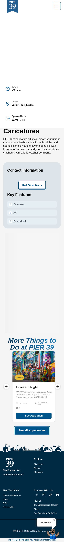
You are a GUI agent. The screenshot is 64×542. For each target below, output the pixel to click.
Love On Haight (27, 387)
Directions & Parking (12, 495)
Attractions (38, 464)
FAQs (5, 503)
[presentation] (6, 386)
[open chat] (53, 532)
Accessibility (8, 507)
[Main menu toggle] (57, 6)
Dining (37, 468)
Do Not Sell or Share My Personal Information (32, 539)
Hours (5, 499)
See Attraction (34, 415)
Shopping (38, 472)
